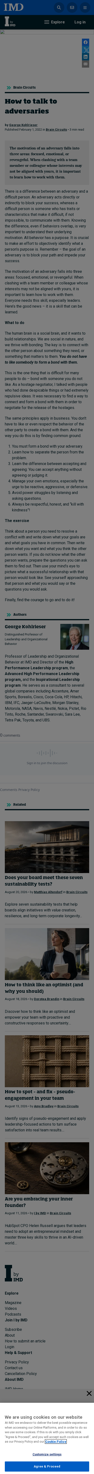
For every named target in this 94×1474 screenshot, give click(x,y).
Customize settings (47, 1454)
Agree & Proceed (47, 1466)
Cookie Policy (55, 1441)
